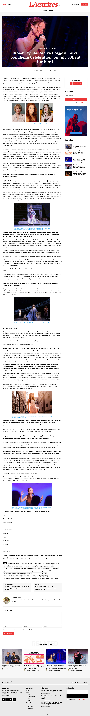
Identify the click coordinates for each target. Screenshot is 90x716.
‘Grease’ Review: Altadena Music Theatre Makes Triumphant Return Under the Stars (79, 167)
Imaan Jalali (39, 70)
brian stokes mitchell (26, 563)
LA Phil (5, 570)
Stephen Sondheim (9, 578)
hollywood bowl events (20, 568)
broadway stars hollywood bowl (21, 565)
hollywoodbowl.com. (30, 557)
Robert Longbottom (38, 570)
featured (52, 566)
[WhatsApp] (80, 83)
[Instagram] (7, 699)
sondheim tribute (30, 576)
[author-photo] (3, 669)
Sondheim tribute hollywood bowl (45, 576)
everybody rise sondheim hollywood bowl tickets (16, 566)
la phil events (12, 570)
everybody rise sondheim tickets (39, 566)
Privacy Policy (81, 102)
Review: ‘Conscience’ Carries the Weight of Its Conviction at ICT (79, 146)
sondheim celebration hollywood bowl (14, 575)
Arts (34, 48)
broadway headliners (39, 563)
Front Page (43, 48)
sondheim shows (19, 576)
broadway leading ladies (52, 563)
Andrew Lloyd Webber (13, 563)
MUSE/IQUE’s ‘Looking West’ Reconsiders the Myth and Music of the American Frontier (80, 153)
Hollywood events (45, 568)
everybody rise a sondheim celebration (42, 565)
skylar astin (30, 573)
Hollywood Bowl (8, 568)
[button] (11, 4)
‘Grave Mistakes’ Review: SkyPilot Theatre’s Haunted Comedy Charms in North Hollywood (79, 174)
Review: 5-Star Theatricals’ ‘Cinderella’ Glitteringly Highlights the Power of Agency (16, 588)
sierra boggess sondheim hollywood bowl (15, 573)
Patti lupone (28, 570)
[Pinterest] (77, 83)
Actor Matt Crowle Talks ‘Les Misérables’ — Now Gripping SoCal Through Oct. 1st (45, 588)
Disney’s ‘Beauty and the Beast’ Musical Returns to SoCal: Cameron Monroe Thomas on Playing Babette (79, 160)
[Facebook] (71, 83)
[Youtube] (14, 699)
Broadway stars (8, 565)
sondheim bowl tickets (41, 573)
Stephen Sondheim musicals (22, 578)
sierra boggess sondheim (38, 571)
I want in (75, 99)
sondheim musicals (9, 576)
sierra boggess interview (10, 571)
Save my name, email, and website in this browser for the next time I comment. (24, 629)
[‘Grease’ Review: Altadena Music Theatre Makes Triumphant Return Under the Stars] (68, 166)
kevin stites (55, 568)
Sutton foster (54, 578)
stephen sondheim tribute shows (40, 578)
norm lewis (20, 570)
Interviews (53, 48)
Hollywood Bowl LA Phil (33, 568)
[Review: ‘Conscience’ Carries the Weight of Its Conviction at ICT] (68, 146)
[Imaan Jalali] (6, 600)
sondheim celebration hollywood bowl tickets (37, 575)
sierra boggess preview (24, 571)
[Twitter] (12, 603)
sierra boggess (48, 570)
